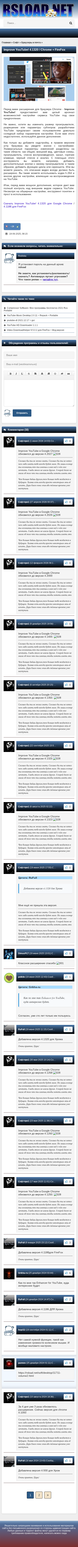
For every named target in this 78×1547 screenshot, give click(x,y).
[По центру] (42, 374)
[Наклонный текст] (16, 374)
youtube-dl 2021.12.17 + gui (21, 320)
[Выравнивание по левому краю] (35, 374)
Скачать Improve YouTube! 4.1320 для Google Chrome (38, 203)
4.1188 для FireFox (15, 206)
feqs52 (21, 1330)
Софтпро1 (23, 441)
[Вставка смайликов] (55, 374)
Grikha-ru (23, 1273)
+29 (12, 226)
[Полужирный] (10, 374)
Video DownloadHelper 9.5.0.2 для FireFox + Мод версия (35, 330)
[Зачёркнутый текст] (29, 374)
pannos (22, 1363)
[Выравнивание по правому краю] (49, 374)
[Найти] (70, 23)
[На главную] (39, 9)
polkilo (21, 977)
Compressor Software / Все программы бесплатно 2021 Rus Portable (36, 309)
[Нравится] (18, 226)
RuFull (21, 1029)
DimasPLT (23, 953)
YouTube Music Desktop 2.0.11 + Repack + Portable (32, 315)
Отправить (22, 413)
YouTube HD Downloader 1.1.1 (22, 325)
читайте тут (50, 279)
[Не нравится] (7, 226)
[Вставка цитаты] (68, 374)
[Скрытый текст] (62, 374)
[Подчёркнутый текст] (22, 374)
